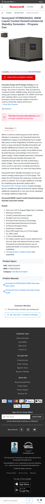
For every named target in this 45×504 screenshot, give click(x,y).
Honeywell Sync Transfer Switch (14, 186)
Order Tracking (22, 364)
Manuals (7, 109)
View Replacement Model (20, 77)
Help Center (22, 346)
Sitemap (33, 473)
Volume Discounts (22, 338)
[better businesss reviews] (14, 448)
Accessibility (22, 342)
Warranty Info (22, 393)
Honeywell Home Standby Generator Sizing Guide (22, 291)
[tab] (9, 128)
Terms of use (23, 473)
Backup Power (19, 13)
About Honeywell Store (22, 382)
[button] (25, 49)
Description (9, 128)
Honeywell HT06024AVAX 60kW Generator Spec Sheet (22, 284)
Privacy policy (11, 473)
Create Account (22, 360)
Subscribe (37, 417)
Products (9, 13)
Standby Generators (32, 13)
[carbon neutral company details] (28, 448)
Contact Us (22, 349)
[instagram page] (28, 430)
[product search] (29, 500)
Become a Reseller (22, 371)
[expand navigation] (1, 6)
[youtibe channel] (35, 430)
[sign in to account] (42, 6)
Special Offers (9, 2)
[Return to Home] (3, 13)
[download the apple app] (22, 483)
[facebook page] (21, 430)
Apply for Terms (22, 368)
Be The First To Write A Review (24, 315)
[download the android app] (22, 490)
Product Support (22, 390)
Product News (22, 386)
